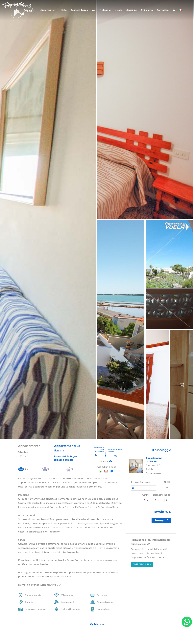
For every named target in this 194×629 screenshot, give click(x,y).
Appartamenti (48, 10)
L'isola (118, 10)
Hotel (64, 10)
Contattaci (163, 10)
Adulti (145, 494)
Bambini (158, 494)
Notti (167, 482)
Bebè (167, 494)
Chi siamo (147, 10)
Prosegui (160, 520)
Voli (94, 10)
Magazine (131, 10)
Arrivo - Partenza (140, 482)
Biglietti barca (79, 10)
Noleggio (105, 10)
